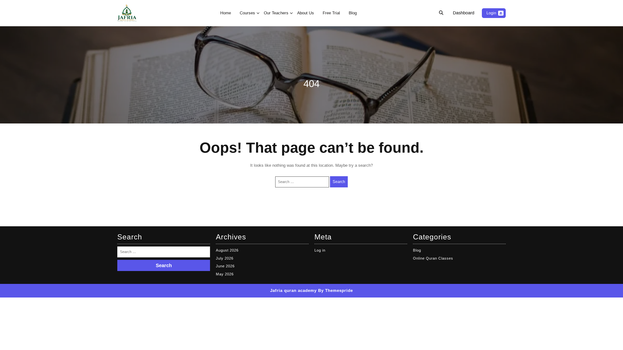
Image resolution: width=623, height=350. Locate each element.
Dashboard (463, 12)
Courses (247, 13)
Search (339, 182)
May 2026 (225, 274)
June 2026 (225, 266)
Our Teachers (276, 13)
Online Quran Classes (433, 258)
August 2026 (227, 250)
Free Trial (331, 13)
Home (225, 13)
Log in (319, 250)
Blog (353, 13)
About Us (305, 13)
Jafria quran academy (293, 290)
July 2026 (224, 258)
